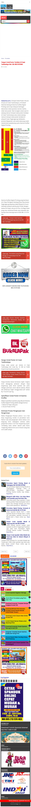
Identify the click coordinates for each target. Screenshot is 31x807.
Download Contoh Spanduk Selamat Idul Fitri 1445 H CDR (14, 728)
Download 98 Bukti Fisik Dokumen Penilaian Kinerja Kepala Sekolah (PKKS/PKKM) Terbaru (15, 610)
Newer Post (4, 551)
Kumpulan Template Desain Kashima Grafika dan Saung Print (16, 632)
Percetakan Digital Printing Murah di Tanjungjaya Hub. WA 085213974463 (18, 484)
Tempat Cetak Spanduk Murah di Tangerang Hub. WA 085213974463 (18, 522)
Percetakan (4, 66)
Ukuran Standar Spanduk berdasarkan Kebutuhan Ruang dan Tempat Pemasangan (13, 320)
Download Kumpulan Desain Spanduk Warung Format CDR (16, 627)
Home (15, 551)
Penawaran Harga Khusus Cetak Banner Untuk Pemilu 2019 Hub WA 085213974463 (13, 374)
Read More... (9, 494)
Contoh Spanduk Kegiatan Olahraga (16, 592)
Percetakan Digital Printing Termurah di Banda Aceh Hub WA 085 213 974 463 (18, 509)
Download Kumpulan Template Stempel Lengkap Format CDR (17, 604)
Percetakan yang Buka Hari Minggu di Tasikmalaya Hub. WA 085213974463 (13, 255)
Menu (4, 17)
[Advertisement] (15, 40)
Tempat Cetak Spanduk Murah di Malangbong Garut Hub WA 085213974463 (13, 220)
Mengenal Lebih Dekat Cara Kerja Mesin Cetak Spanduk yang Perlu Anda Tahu (18, 497)
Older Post (27, 551)
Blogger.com (18, 803)
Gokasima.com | (6, 101)
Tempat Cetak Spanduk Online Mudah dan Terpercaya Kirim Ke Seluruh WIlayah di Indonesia (18, 537)
